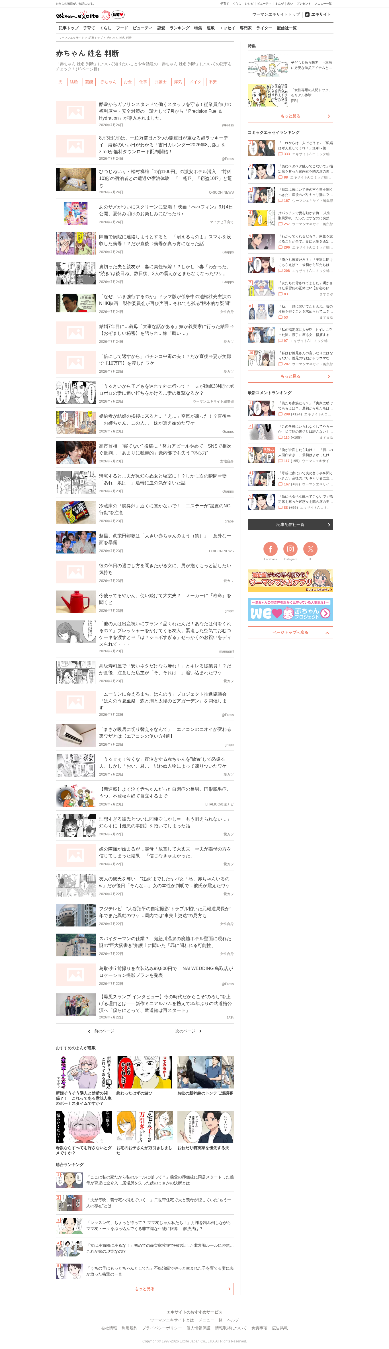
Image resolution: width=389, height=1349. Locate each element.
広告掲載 (280, 1328)
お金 (128, 81)
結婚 (74, 81)
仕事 (143, 81)
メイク (195, 81)
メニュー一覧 (323, 3)
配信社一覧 (287, 28)
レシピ (249, 3)
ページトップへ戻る (290, 632)
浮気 (178, 81)
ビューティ (264, 3)
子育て (224, 3)
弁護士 (161, 81)
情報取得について (231, 1328)
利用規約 (130, 1328)
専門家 (246, 28)
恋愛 (161, 28)
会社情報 (109, 1328)
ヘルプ (233, 1320)
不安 (213, 81)
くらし (237, 3)
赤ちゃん (108, 81)
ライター (264, 28)
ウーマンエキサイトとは (172, 1320)
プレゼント (304, 3)
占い (290, 3)
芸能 (89, 81)
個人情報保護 (198, 1328)
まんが (279, 3)
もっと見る (145, 1288)
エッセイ (227, 28)
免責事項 (259, 1328)
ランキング (180, 28)
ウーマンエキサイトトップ (276, 14)
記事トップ (69, 28)
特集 (198, 28)
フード (122, 28)
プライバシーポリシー (162, 1328)
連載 (211, 28)
